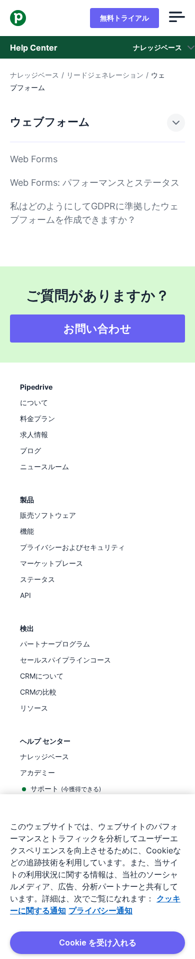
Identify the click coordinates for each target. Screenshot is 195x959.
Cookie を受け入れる (97, 942)
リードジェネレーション (105, 75)
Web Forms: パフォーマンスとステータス (95, 182)
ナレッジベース (34, 75)
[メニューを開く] (177, 18)
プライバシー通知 (100, 910)
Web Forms (34, 159)
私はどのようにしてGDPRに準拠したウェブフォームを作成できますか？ (94, 213)
